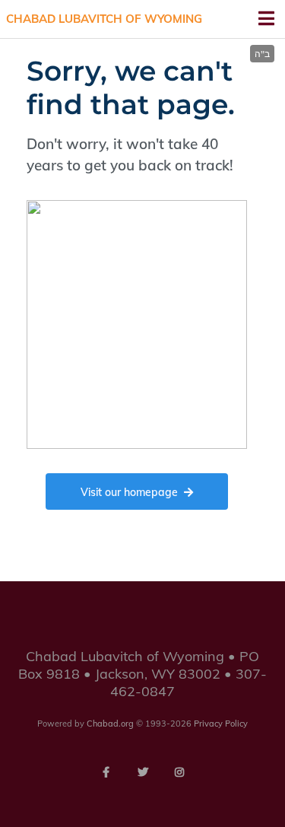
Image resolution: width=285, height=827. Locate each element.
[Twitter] (142, 772)
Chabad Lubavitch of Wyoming (104, 18)
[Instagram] (179, 772)
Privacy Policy (221, 723)
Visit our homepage (129, 492)
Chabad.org (110, 723)
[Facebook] (106, 772)
